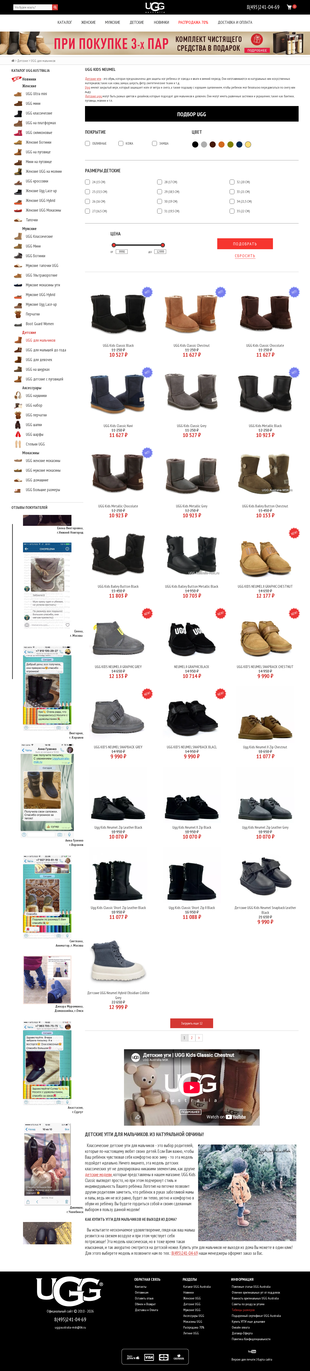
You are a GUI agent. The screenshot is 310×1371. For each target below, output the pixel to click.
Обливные (99, 143)
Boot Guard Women (40, 323)
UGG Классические (39, 236)
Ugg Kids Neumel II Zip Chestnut (265, 746)
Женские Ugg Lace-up (41, 190)
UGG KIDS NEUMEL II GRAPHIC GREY (118, 666)
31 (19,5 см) (171, 211)
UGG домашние (37, 480)
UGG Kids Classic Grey (191, 425)
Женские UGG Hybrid (40, 200)
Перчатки (33, 314)
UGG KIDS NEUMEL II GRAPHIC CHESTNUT (265, 586)
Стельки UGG (35, 444)
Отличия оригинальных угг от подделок (255, 1292)
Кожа (129, 143)
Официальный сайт (60, 1311)
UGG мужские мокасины (43, 470)
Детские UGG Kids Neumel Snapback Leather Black (265, 910)
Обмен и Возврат (145, 1304)
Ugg (87, 87)
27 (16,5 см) (99, 211)
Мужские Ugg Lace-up (41, 304)
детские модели (98, 1174)
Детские (137, 22)
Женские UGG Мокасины (43, 210)
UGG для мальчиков (40, 340)
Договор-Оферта (242, 1333)
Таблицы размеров (243, 1310)
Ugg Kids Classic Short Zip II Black (192, 907)
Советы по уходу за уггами (247, 1304)
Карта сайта (264, 1359)
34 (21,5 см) (244, 201)
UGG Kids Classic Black (118, 345)
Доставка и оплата (235, 22)
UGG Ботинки (35, 255)
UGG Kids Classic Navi (118, 425)
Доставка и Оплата (146, 1310)
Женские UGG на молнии (44, 171)
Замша (164, 143)
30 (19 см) (170, 201)
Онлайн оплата (240, 1327)
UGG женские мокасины (43, 460)
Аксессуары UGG (193, 1315)
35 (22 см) (243, 211)
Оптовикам (141, 1292)
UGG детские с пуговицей (44, 379)
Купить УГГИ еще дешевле (248, 1321)
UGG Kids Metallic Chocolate (118, 506)
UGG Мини (33, 246)
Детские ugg (93, 96)
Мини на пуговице (39, 161)
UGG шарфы (34, 434)
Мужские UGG (192, 1310)
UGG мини (33, 103)
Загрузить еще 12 (191, 1023)
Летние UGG (191, 1333)
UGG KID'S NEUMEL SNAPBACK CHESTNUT (265, 666)
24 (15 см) (98, 182)
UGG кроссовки (37, 181)
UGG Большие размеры (43, 489)
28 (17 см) (170, 182)
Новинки (161, 22)
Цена (115, 234)
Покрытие (95, 132)
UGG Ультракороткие (41, 275)
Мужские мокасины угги (43, 285)
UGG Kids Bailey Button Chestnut (265, 506)
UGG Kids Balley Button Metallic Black (191, 586)
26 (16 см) (98, 201)
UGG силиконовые (39, 132)
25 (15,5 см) (99, 192)
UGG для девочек (39, 359)
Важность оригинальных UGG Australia (255, 1298)
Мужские (112, 22)
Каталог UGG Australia (197, 1286)
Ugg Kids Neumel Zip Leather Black (118, 827)
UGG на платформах (41, 122)
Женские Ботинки (38, 142)
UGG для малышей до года (46, 350)
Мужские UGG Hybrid (40, 294)
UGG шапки (34, 424)
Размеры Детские (103, 171)
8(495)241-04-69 (184, 1253)
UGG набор (34, 405)
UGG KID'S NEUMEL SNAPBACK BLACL (192, 746)
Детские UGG (192, 1304)
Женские (88, 22)
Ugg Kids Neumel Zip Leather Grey (265, 827)
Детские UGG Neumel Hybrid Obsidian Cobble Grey (118, 995)
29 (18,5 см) (171, 192)
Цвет (197, 132)
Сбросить (245, 255)
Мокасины (30, 452)
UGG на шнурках (38, 369)
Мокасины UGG (192, 1321)
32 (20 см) (243, 182)
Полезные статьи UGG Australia (251, 1286)
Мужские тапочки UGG (42, 265)
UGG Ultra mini (36, 93)
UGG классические (39, 113)
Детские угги (93, 78)
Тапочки (32, 220)
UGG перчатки (36, 415)
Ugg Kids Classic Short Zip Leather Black (118, 907)
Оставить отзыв (143, 1298)
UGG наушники (36, 395)
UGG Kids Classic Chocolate (265, 345)
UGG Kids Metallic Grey (191, 506)
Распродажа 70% (193, 22)
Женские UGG (192, 1298)
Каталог (65, 22)
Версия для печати (243, 1359)
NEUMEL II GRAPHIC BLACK (191, 666)
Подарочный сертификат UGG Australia (256, 1315)
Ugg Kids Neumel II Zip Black (191, 827)
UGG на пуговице (38, 152)
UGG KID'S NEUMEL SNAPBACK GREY (118, 746)
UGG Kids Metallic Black (265, 425)
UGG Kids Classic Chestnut (192, 345)
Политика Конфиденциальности (251, 1339)
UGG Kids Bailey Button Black (118, 586)
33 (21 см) (243, 192)
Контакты (140, 1286)
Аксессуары (31, 387)
